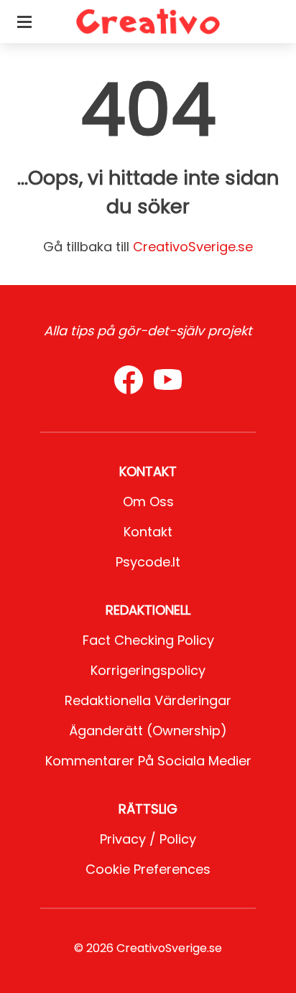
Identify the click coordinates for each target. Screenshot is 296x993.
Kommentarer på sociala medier (148, 761)
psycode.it (148, 562)
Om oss (148, 502)
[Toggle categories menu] (24, 21)
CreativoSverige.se (193, 247)
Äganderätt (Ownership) (148, 731)
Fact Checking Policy (148, 640)
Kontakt (148, 532)
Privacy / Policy (148, 839)
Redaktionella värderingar (148, 700)
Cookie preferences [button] (148, 869)
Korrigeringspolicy (148, 670)
